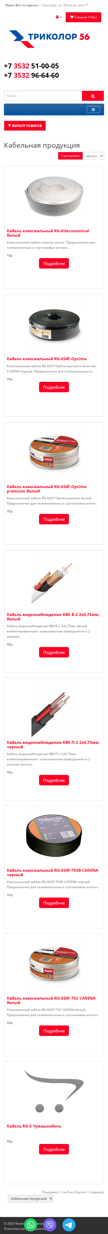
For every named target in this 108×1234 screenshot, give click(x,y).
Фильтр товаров (26, 125)
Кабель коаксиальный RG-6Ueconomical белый (48, 233)
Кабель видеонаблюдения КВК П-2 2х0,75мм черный (53, 744)
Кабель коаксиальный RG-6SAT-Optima (47, 358)
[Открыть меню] (93, 109)
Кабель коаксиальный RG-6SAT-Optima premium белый (47, 489)
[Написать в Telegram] (68, 1224)
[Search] (93, 96)
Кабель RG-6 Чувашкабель (34, 1126)
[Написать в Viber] (49, 1224)
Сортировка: (70, 155)
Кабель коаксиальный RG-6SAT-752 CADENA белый (51, 1000)
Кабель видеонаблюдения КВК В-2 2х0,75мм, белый (53, 616)
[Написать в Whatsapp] (30, 1224)
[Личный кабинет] (59, 17)
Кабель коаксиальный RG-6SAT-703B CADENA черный (52, 872)
